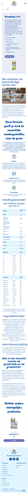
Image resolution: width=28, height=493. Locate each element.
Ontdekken (14, 440)
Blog (17, 467)
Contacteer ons (5, 483)
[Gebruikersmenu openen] (25, 3)
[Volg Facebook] (10, 459)
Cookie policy (5, 489)
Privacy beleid (12, 489)
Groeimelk (4, 465)
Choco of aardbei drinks (7, 475)
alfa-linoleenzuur (6, 234)
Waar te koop (9, 56)
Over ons (4, 481)
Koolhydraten (6, 237)
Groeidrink (4, 467)
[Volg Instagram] (14, 459)
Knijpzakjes (4, 469)
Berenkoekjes (5, 471)
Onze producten (5, 485)
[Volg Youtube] (17, 459)
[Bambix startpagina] (14, 3)
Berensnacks (5, 473)
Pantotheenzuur (6, 305)
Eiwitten (5, 245)
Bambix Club (19, 465)
